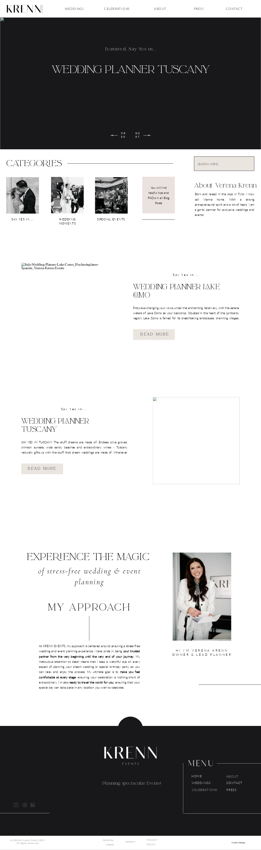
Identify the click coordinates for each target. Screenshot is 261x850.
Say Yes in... (142, 49)
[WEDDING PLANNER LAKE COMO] (64, 306)
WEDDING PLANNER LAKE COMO (176, 291)
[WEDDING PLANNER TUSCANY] (196, 440)
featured (115, 49)
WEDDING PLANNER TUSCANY (130, 69)
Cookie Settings (238, 842)
